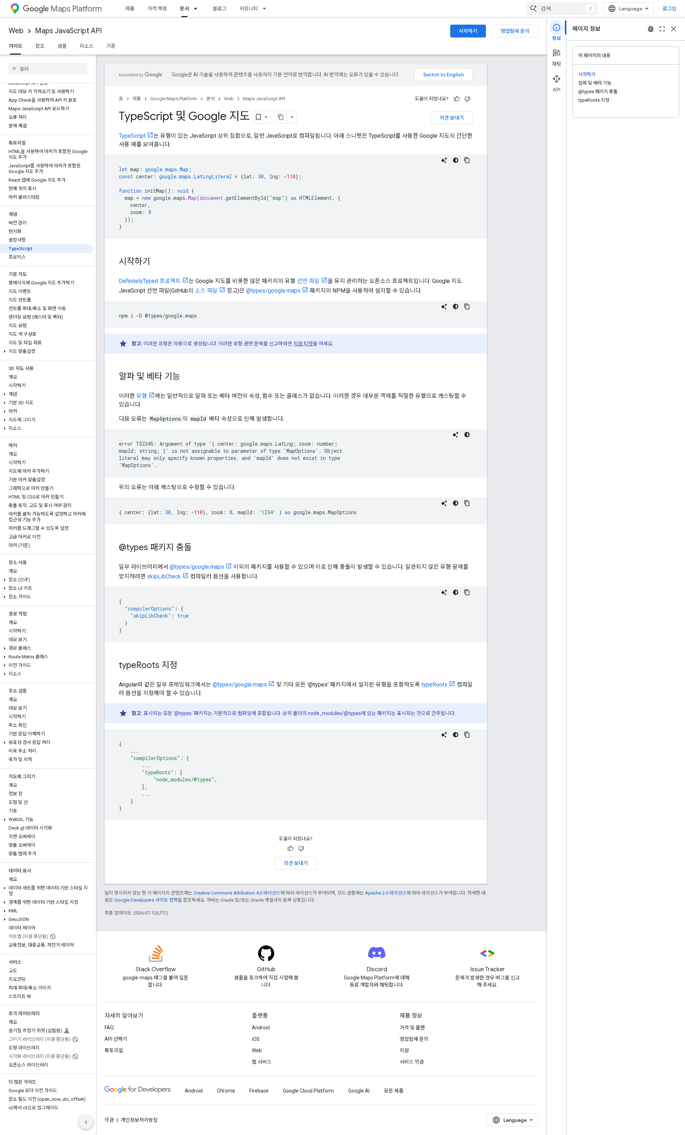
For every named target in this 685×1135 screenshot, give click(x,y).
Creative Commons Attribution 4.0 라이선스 (236, 893)
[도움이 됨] (456, 98)
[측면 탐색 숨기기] (86, 1122)
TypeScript (132, 135)
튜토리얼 (114, 1050)
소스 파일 (206, 290)
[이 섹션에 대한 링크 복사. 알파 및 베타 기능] (187, 377)
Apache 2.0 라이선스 (385, 893)
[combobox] (562, 8)
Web (16, 30)
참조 (40, 46)
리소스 (86, 46)
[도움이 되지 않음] (467, 98)
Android (261, 1027)
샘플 (62, 46)
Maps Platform (76, 9)
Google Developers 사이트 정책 (146, 900)
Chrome (226, 1091)
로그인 (669, 8)
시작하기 (468, 31)
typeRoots (434, 684)
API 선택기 (116, 1039)
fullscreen (662, 29)
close (673, 29)
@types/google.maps (273, 290)
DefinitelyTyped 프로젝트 (150, 281)
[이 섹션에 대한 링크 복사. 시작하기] (157, 262)
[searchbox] (48, 69)
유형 (141, 395)
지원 (404, 1050)
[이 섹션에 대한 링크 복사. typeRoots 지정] (184, 666)
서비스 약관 (412, 1062)
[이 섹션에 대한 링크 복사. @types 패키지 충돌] (199, 548)
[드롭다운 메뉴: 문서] (197, 8)
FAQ (109, 1027)
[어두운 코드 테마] (455, 160)
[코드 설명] (444, 160)
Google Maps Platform (173, 98)
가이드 (15, 46)
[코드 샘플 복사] (467, 160)
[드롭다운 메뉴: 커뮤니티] (266, 8)
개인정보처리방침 (139, 1120)
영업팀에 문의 (515, 31)
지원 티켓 (303, 343)
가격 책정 (157, 8)
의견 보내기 (452, 118)
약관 (109, 1120)
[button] (46, 351)
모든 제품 (394, 1091)
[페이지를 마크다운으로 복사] (280, 117)
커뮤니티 (248, 8)
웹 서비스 (262, 1062)
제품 (130, 8)
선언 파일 (308, 281)
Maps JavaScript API (68, 30)
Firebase (259, 1091)
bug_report (650, 29)
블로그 (220, 8)
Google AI (359, 1091)
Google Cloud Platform (308, 1091)
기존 (111, 46)
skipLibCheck (164, 576)
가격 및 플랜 (412, 1027)
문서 (184, 8)
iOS (256, 1039)
